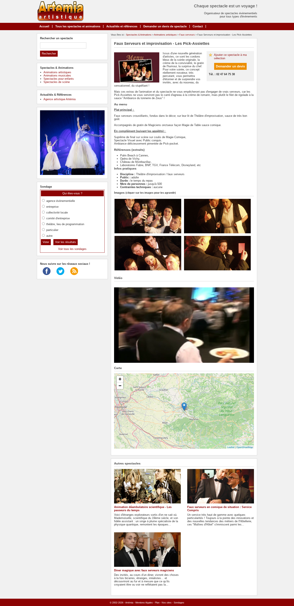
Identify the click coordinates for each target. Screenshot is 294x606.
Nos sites (167, 602)
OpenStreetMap (244, 447)
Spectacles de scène (56, 82)
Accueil (44, 26)
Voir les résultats (65, 242)
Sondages (179, 602)
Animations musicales (57, 75)
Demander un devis (230, 66)
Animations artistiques (165, 34)
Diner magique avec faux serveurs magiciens (144, 570)
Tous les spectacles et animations (77, 26)
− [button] (120, 385)
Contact (198, 26)
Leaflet (230, 447)
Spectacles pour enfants (58, 78)
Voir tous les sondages (72, 249)
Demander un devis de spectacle (165, 26)
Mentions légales (144, 602)
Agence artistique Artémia (59, 99)
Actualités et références (121, 26)
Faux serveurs (187, 34)
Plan (157, 602)
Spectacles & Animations (139, 34)
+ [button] (120, 379)
